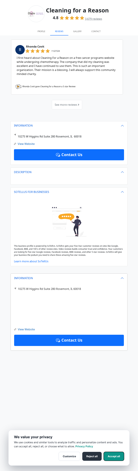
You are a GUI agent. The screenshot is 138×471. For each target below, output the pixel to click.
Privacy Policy (84, 446)
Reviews (59, 31)
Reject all (92, 456)
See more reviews (66, 105)
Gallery (77, 31)
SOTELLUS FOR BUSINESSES (31, 192)
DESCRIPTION (22, 172)
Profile (41, 31)
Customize (69, 456)
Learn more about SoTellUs (31, 261)
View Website (26, 329)
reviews (93, 19)
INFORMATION (23, 278)
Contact (96, 31)
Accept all (114, 456)
